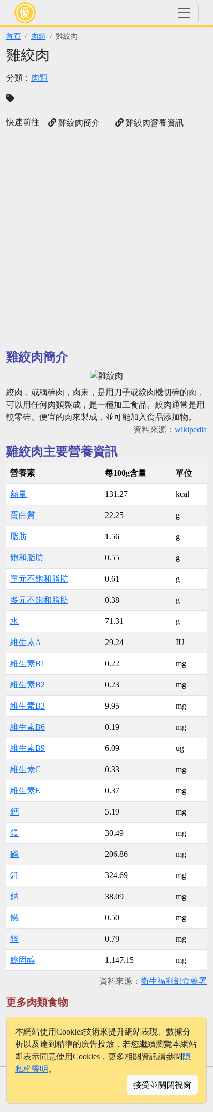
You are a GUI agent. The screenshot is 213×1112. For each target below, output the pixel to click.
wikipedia (191, 429)
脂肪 (18, 536)
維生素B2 (27, 684)
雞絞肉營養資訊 (154, 122)
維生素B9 (27, 748)
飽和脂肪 (26, 557)
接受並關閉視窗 (162, 1084)
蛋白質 (22, 515)
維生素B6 (27, 727)
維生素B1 (27, 663)
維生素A (25, 642)
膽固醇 (22, 960)
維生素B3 (27, 705)
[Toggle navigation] (184, 13)
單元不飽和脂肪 (39, 578)
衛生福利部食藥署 (174, 981)
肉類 (38, 36)
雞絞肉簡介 (78, 122)
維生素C (25, 769)
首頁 (13, 36)
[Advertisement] (106, 239)
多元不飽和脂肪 (39, 600)
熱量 (18, 494)
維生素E (25, 790)
